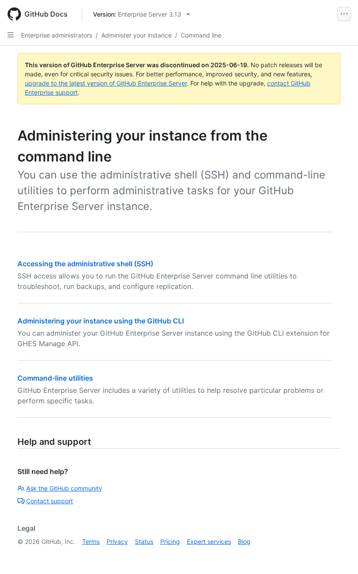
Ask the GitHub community (64, 488)
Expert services (209, 541)
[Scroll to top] (339, 555)
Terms (91, 541)
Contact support (49, 501)
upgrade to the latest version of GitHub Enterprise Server (106, 83)
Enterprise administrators (56, 35)
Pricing (170, 541)
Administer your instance (136, 35)
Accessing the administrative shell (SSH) (85, 263)
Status (144, 541)
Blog (244, 541)
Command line (201, 35)
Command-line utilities (55, 378)
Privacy (117, 541)
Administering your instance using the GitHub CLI (100, 320)
